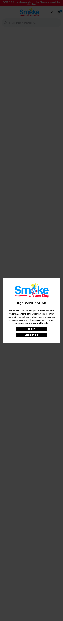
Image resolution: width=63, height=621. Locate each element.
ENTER (31, 329)
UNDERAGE (32, 335)
